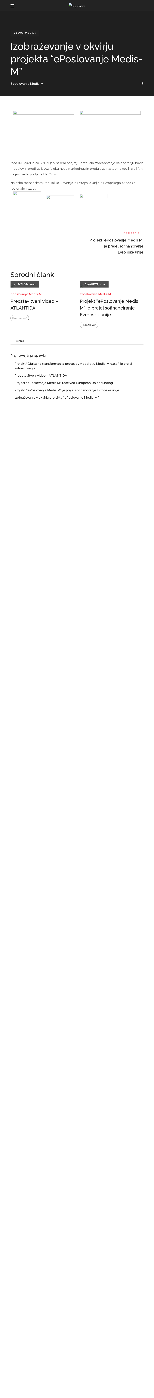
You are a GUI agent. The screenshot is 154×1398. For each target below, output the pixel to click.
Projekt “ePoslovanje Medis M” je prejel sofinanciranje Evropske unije (109, 307)
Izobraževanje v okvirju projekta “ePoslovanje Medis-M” (56, 397)
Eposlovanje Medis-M (27, 84)
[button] (139, 6)
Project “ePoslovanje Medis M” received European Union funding (63, 383)
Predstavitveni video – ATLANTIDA (34, 304)
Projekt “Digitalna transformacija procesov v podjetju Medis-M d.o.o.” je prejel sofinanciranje (73, 366)
